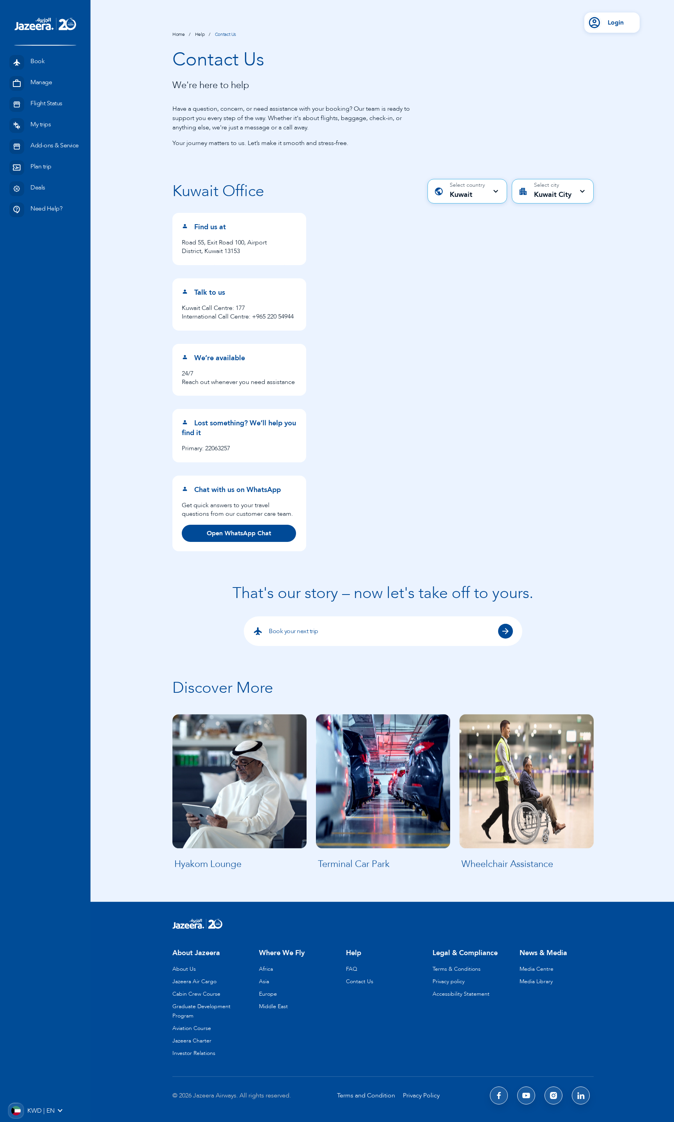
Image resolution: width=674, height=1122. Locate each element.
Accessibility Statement (461, 994)
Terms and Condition (366, 1095)
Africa (266, 969)
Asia (264, 981)
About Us (184, 969)
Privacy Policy (421, 1095)
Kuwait (461, 195)
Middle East (273, 1006)
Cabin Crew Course (196, 994)
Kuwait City (552, 195)
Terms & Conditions (457, 969)
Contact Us (359, 981)
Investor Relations (193, 1053)
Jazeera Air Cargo (194, 981)
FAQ (351, 969)
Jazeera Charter (191, 1040)
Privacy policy (449, 981)
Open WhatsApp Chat (239, 533)
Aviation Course (191, 1028)
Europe (268, 994)
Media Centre (536, 969)
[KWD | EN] (15, 1110)
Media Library (536, 981)
